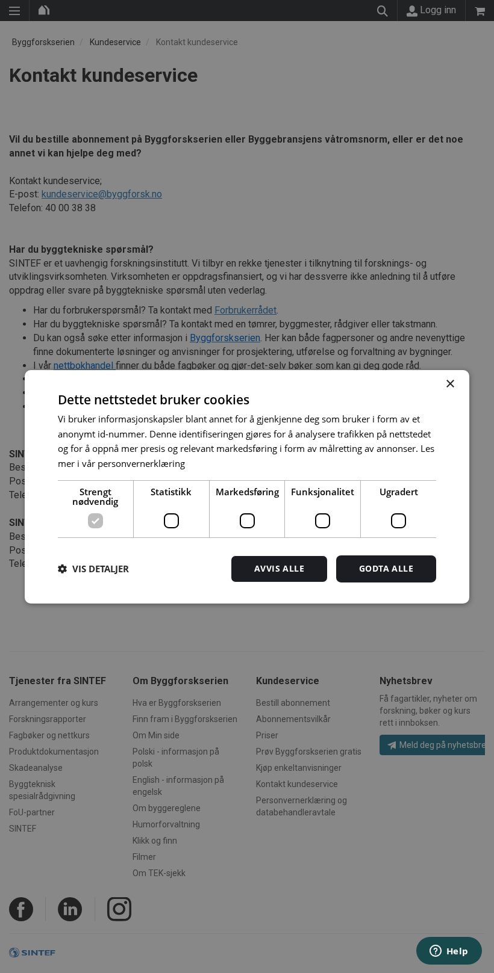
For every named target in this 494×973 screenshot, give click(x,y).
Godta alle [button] (386, 568)
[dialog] (247, 486)
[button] (93, 568)
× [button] (449, 383)
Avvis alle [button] (279, 568)
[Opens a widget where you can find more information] (449, 952)
